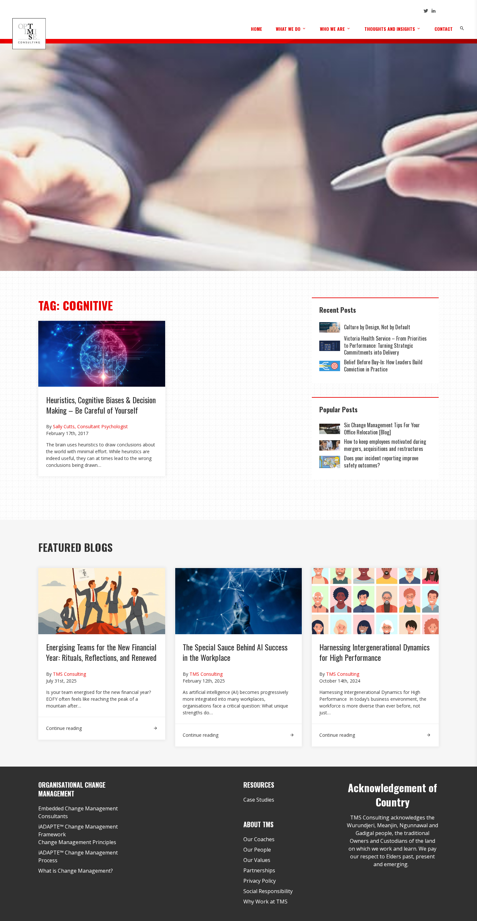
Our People (257, 849)
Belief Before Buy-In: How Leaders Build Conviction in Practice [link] (383, 365)
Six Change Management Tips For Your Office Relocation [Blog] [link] (382, 428)
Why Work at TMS (265, 901)
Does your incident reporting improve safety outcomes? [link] (381, 461)
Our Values (256, 860)
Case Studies (258, 799)
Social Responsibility (268, 891)
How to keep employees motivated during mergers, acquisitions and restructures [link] (385, 445)
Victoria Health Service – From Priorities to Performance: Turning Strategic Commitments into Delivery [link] (385, 345)
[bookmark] (28, 33)
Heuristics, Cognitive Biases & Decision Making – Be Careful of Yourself (101, 405)
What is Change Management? (75, 870)
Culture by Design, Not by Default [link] (377, 327)
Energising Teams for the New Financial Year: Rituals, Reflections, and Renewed (101, 652)
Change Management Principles (77, 842)
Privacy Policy (259, 880)
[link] (329, 327)
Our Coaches (259, 839)
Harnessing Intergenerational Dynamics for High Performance (374, 652)
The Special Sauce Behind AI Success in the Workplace (235, 652)
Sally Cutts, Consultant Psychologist (90, 426)
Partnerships (259, 870)
